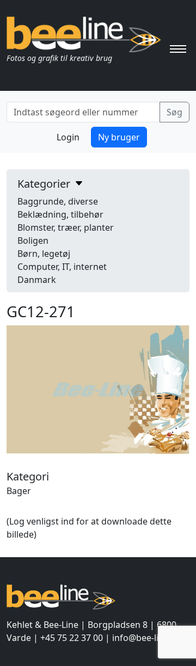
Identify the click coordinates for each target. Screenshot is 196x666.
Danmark (36, 280)
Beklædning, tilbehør (60, 214)
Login (68, 137)
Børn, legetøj (43, 254)
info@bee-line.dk (146, 638)
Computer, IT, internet (62, 267)
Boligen (32, 240)
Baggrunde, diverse (57, 201)
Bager (19, 491)
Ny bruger (119, 137)
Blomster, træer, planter (65, 227)
